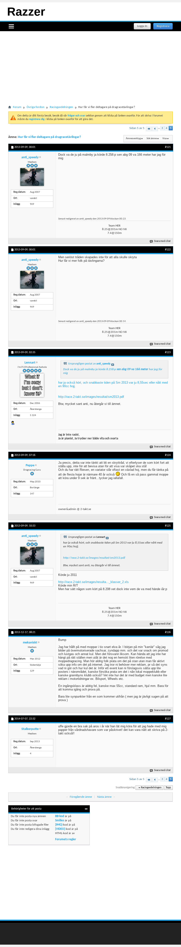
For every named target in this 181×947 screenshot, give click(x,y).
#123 (168, 352)
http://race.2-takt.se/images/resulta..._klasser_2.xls (93, 582)
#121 (168, 147)
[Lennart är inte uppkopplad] (32, 385)
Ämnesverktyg (133, 138)
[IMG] (58, 824)
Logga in (142, 26)
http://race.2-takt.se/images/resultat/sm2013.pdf (91, 397)
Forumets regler (65, 839)
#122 (168, 249)
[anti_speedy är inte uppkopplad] (32, 177)
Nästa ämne (104, 796)
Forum (17, 107)
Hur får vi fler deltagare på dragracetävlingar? (49, 137)
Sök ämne (152, 138)
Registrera (163, 26)
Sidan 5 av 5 (136, 128)
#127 (168, 718)
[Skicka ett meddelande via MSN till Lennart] (13, 423)
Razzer (26, 11)
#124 (168, 455)
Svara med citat (162, 241)
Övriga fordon (35, 107)
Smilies (59, 820)
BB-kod (59, 816)
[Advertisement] (90, 72)
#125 (168, 525)
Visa (164, 138)
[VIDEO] (60, 829)
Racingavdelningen (61, 107)
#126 (168, 632)
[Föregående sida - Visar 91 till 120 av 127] (155, 129)
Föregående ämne (81, 796)
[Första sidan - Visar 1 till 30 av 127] (149, 129)
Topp (168, 787)
